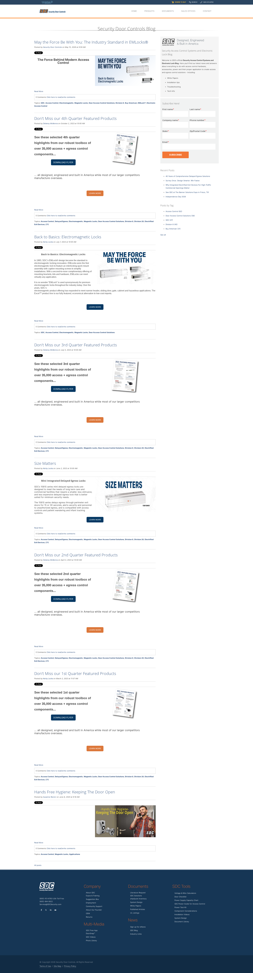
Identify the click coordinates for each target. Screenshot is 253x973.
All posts (37, 865)
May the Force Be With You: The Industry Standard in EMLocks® (91, 42)
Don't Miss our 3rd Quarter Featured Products (75, 345)
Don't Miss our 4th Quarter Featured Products (75, 118)
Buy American (131, 103)
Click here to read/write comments (61, 97)
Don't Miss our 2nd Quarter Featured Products (76, 555)
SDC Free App (92, 930)
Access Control (52, 103)
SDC (43, 103)
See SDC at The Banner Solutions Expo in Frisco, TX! (187, 192)
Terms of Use (45, 966)
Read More (38, 91)
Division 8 (120, 103)
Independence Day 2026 (176, 197)
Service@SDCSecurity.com (50, 904)
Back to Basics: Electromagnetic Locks (67, 236)
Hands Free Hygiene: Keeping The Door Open (74, 792)
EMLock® (142, 103)
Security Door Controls (52, 47)
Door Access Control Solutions (102, 103)
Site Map (57, 966)
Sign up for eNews (138, 927)
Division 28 (139, 221)
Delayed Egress (61, 221)
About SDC (90, 893)
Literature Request (138, 893)
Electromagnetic (66, 103)
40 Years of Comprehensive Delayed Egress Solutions (188, 176)
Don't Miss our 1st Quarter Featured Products (75, 673)
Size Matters (45, 463)
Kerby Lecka (48, 242)
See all (163, 235)
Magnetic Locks (81, 103)
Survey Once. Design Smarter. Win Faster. (183, 180)
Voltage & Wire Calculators (185, 893)
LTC (47, 224)
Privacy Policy (70, 966)
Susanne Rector (49, 797)
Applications (74, 854)
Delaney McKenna (50, 123)
